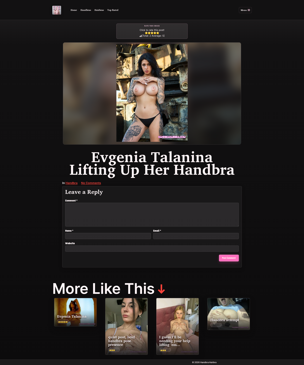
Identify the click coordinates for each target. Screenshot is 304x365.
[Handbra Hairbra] (56, 10)
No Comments (91, 183)
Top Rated (112, 10)
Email (157, 230)
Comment (71, 200)
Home (74, 10)
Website (70, 243)
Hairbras (99, 10)
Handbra (72, 183)
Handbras (86, 10)
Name (69, 230)
